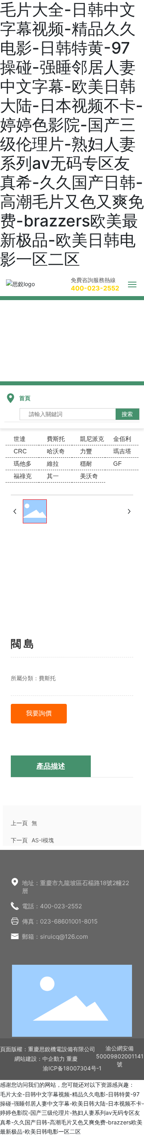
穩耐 (86, 463)
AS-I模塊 (43, 840)
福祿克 (23, 476)
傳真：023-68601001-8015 (60, 921)
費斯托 (56, 438)
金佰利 (122, 438)
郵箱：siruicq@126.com (55, 936)
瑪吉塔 (122, 451)
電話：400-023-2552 (52, 906)
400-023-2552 (95, 288)
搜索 (127, 414)
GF (117, 463)
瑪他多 (23, 463)
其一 (53, 476)
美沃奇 (89, 476)
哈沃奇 (56, 451)
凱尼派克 (92, 438)
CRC (20, 451)
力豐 (86, 451)
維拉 (53, 463)
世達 (20, 438)
